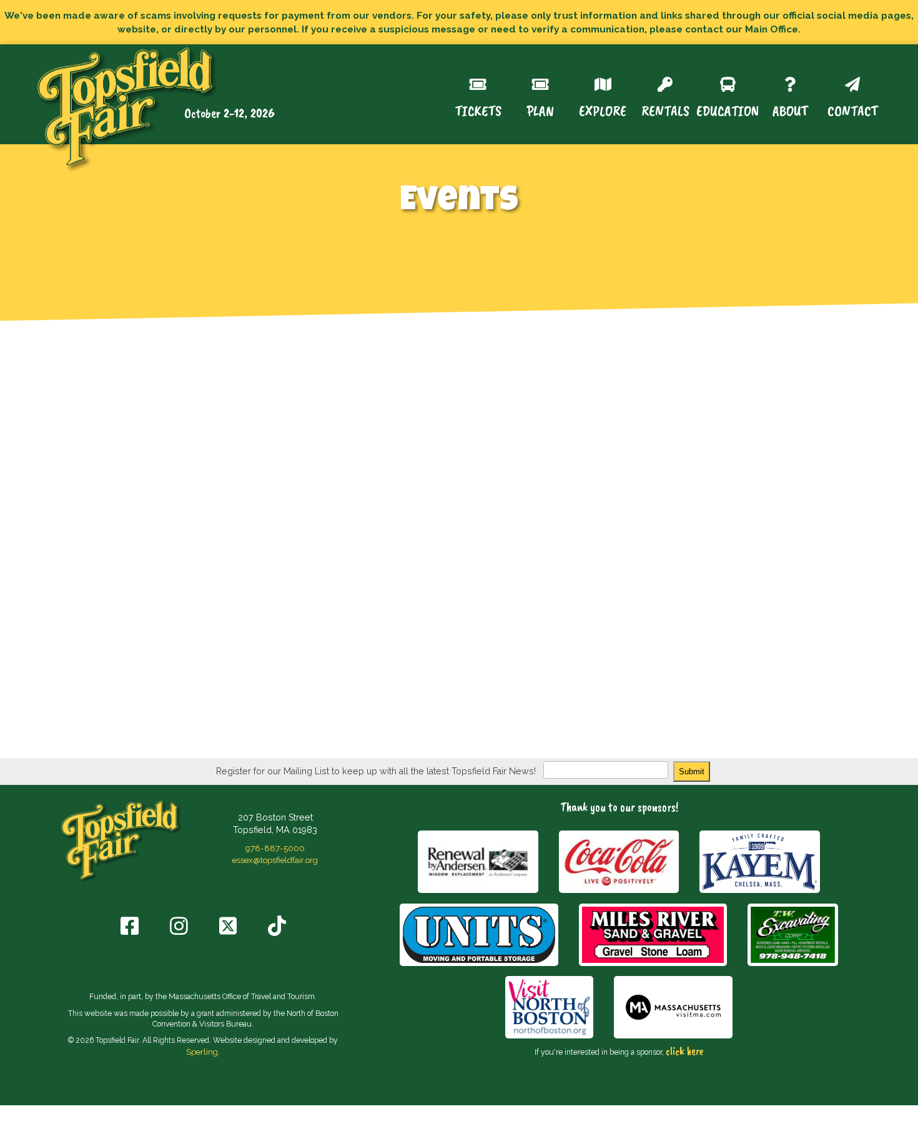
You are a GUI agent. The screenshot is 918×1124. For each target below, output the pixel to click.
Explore (602, 109)
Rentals (665, 109)
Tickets (478, 109)
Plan (540, 109)
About (790, 109)
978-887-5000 (275, 848)
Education (727, 109)
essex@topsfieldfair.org (275, 860)
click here (684, 1051)
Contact (852, 109)
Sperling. (203, 1052)
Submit (691, 771)
